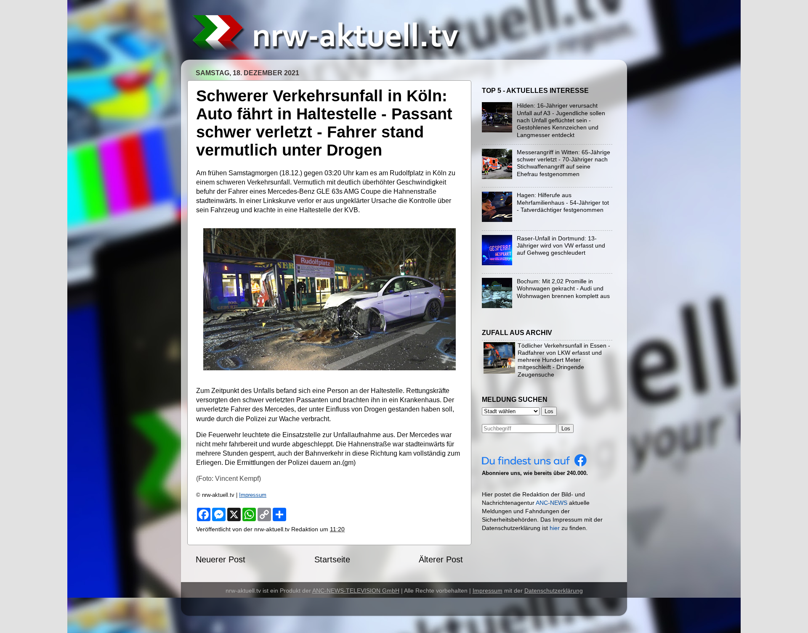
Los (565, 428)
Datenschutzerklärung (553, 590)
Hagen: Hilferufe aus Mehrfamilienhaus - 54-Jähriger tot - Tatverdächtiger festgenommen (563, 202)
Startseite (332, 559)
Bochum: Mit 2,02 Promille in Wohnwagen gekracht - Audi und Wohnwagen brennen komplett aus (563, 288)
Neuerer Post (220, 559)
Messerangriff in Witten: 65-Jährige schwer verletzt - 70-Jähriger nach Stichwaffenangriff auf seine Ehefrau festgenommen (563, 163)
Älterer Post (441, 559)
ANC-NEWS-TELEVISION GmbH (355, 590)
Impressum (252, 495)
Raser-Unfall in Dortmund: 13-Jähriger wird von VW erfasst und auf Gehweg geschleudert (561, 245)
